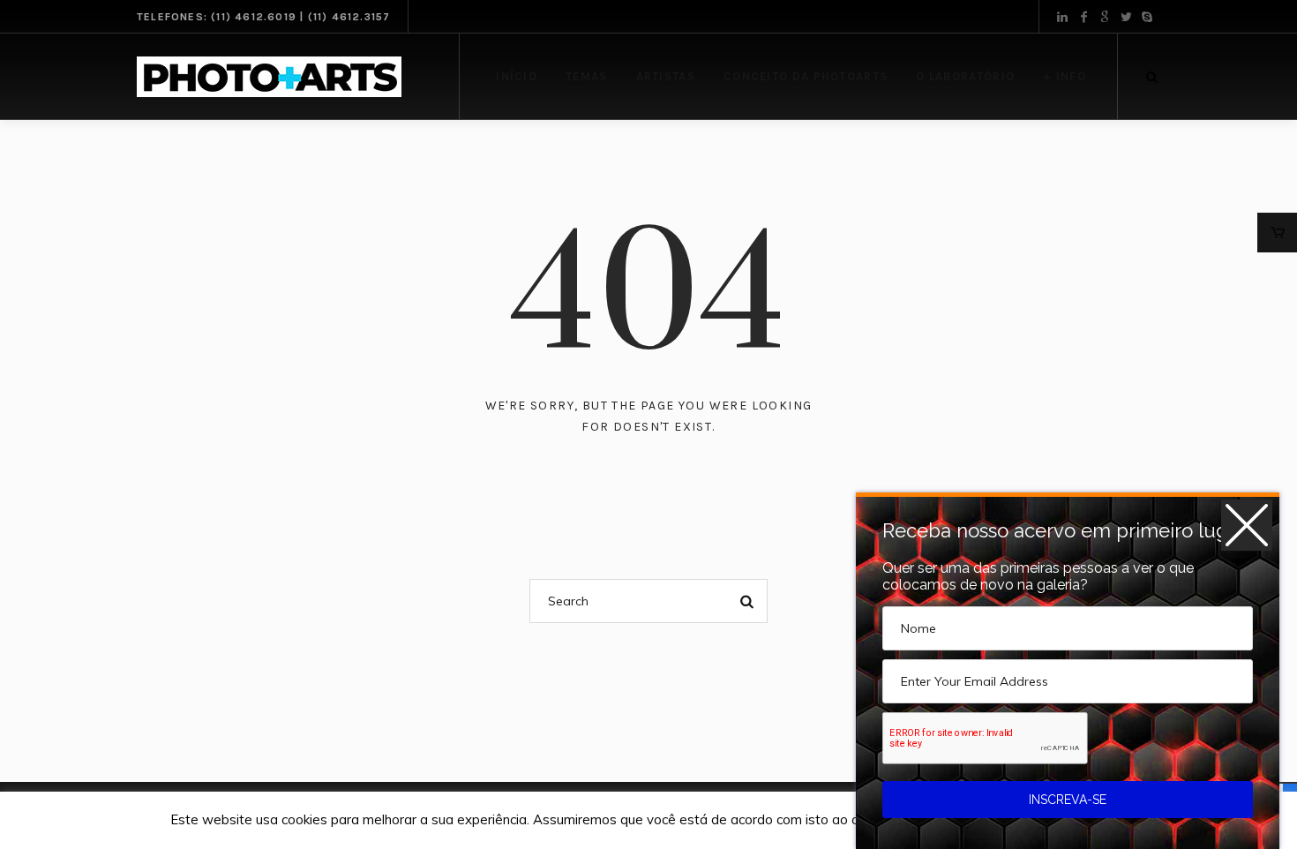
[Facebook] (1083, 16)
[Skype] (1147, 16)
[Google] (1104, 16)
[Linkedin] (1062, 16)
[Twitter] (1126, 16)
